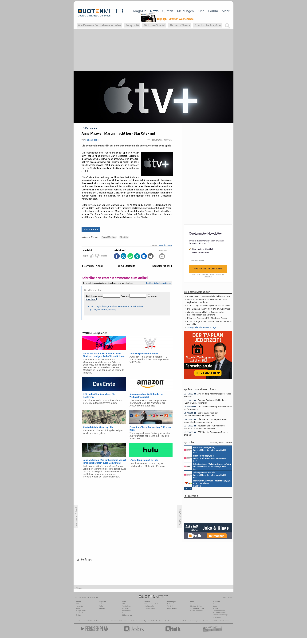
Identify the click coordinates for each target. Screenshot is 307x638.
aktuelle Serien (184, 621)
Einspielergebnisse (197, 608)
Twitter (78, 615)
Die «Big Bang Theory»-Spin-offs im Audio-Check (209, 308)
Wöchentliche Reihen (152, 604)
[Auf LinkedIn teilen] (143, 256)
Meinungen (185, 11)
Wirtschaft (125, 608)
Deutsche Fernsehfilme (211, 621)
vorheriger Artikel (93, 265)
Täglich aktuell (150, 608)
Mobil (78, 608)
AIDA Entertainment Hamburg (212, 483)
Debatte (170, 604)
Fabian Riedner (92, 139)
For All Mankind (109, 237)
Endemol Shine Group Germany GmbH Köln (209, 450)
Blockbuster (163, 621)
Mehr (225, 11)
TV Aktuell (91, 621)
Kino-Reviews (172, 608)
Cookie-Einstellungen (220, 615)
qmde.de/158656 (165, 245)
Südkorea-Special (154, 25)
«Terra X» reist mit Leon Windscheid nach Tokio (208, 296)
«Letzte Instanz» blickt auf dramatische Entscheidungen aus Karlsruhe (205, 313)
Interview (102, 608)
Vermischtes (126, 606)
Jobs (215, 606)
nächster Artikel (161, 265)
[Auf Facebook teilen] (116, 256)
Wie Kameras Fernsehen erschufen (99, 25)
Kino (201, 11)
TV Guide (154, 621)
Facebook (79, 613)
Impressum (217, 617)
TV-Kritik (170, 606)
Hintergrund (103, 604)
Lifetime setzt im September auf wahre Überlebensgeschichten (205, 420)
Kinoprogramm (195, 621)
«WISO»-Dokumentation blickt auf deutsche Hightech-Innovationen (207, 300)
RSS (77, 604)
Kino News (83, 621)
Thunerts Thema (180, 25)
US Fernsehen (124, 621)
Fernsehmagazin (102, 621)
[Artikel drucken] (150, 256)
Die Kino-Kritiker (196, 606)
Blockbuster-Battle (196, 611)
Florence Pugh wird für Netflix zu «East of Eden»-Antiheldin (209, 322)
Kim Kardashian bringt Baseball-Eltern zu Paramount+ (208, 407)
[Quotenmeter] (100, 13)
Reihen (101, 606)
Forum (213, 11)
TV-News (125, 604)
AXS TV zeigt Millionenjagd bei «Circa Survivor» (208, 305)
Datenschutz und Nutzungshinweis (219, 612)
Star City (124, 237)
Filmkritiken (114, 621)
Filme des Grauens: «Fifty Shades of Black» (207, 318)
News (154, 11)
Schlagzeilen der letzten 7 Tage (201, 327)
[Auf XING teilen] (137, 256)
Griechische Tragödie (208, 25)
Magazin (139, 11)
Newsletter (79, 606)
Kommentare (91, 229)
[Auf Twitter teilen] (123, 256)
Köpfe (124, 613)
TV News (133, 621)
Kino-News (194, 604)
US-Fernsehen (127, 615)
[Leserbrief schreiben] (162, 256)
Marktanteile (149, 606)
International (126, 611)
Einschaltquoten (144, 621)
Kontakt (216, 608)
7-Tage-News (81, 611)
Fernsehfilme (173, 621)
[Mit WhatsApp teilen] (130, 256)
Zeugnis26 (132, 25)
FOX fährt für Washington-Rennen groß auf (206, 433)
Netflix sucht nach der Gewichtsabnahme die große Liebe (201, 414)
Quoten (167, 11)
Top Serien (224, 621)
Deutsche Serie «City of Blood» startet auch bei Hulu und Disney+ (204, 427)
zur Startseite (127, 265)
